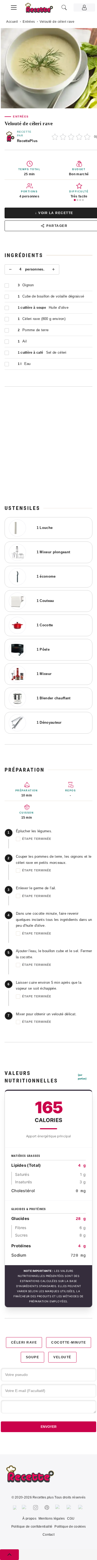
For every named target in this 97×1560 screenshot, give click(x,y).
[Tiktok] (81, 1507)
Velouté (62, 1357)
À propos (29, 1518)
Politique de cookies (70, 1526)
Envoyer (49, 1427)
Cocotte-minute (68, 1342)
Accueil (12, 21)
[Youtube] (70, 1507)
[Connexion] (84, 7)
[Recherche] (64, 7)
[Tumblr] (58, 1508)
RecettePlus (27, 141)
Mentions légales (52, 1518)
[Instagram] (36, 1508)
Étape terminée (36, 838)
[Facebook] (14, 1507)
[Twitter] (24, 1507)
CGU (71, 1518)
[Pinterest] (47, 1508)
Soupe (32, 1357)
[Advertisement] (48, 445)
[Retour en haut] (9, 1554)
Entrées (29, 21)
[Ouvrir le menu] (13, 6)
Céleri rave (24, 1342)
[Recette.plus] (42, 9)
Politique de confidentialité (31, 1526)
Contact (48, 1534)
